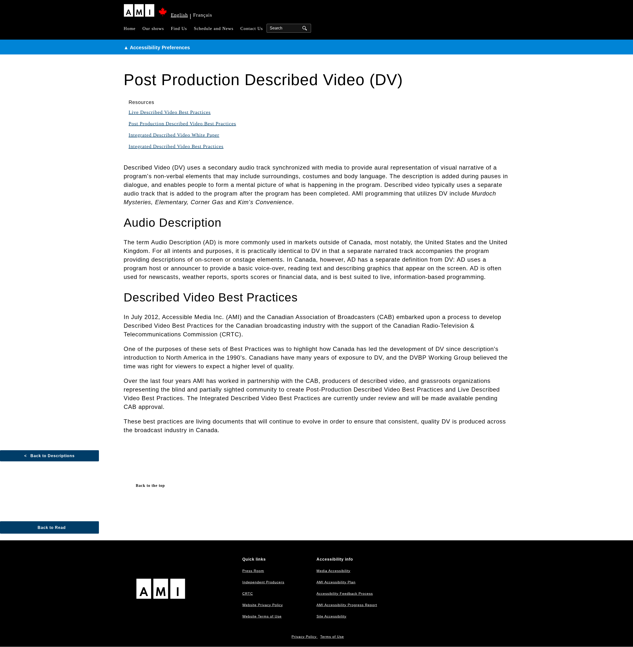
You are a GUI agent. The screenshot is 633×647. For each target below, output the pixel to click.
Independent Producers (263, 582)
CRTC (247, 594)
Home (130, 28)
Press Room (253, 571)
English (179, 15)
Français (202, 15)
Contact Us (251, 28)
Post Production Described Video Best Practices (182, 123)
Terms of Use (332, 637)
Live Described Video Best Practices (170, 112)
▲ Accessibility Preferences (157, 47)
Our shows (153, 28)
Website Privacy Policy (262, 605)
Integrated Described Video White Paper (174, 135)
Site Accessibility (331, 616)
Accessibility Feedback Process (344, 594)
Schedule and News (213, 28)
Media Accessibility (333, 571)
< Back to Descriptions (49, 456)
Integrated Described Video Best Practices (176, 146)
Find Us (179, 28)
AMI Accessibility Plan (336, 582)
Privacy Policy (305, 637)
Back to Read (51, 527)
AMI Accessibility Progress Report (346, 605)
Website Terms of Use (262, 616)
